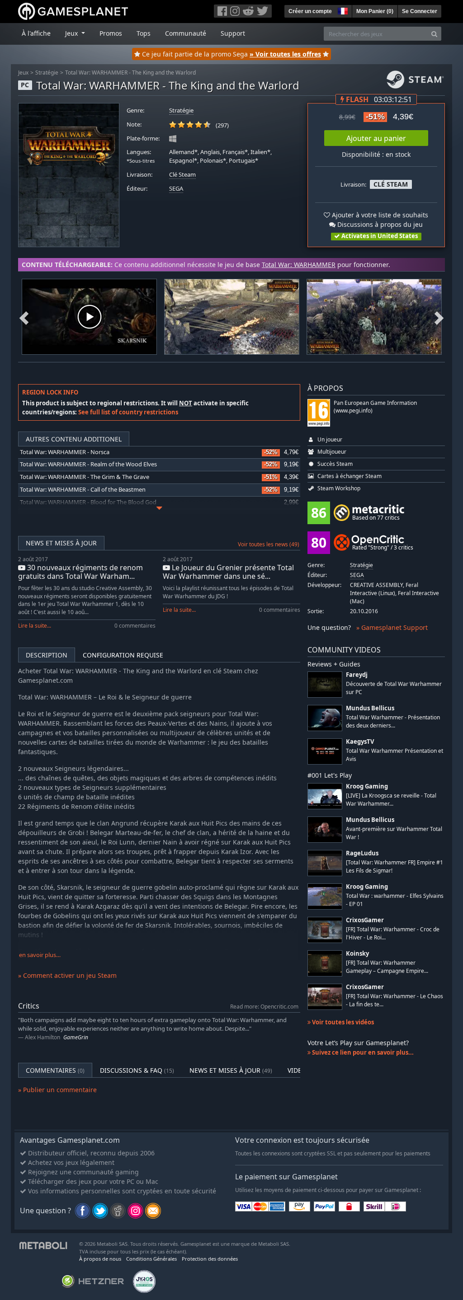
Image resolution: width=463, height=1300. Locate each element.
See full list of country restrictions (128, 412)
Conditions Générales (151, 1258)
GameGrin (75, 1037)
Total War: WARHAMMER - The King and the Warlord (130, 72)
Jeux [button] (72, 33)
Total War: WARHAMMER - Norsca (64, 452)
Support (233, 33)
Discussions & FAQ (137, 1070)
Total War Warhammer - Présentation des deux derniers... (393, 721)
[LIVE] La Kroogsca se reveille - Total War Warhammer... (391, 799)
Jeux (23, 72)
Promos (110, 33)
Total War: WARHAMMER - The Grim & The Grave (84, 477)
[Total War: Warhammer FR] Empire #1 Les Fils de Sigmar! (394, 866)
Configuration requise (123, 655)
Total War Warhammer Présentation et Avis (394, 754)
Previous (24, 316)
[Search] (434, 34)
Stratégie (46, 72)
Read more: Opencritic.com (264, 1006)
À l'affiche (36, 33)
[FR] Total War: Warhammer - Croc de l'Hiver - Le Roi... (392, 933)
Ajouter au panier (376, 138)
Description (46, 655)
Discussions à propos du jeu (379, 224)
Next (439, 316)
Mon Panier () (374, 11)
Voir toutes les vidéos (342, 1022)
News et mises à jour (61, 543)
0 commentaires (135, 625)
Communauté (185, 33)
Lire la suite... (34, 625)
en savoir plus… (40, 955)
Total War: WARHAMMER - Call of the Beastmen (83, 489)
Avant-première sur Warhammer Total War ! (394, 833)
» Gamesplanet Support (392, 627)
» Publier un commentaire (57, 1089)
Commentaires (55, 1070)
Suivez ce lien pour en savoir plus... (362, 1052)
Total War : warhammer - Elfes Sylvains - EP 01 (395, 899)
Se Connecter (419, 11)
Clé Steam (182, 174)
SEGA (176, 188)
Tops (144, 33)
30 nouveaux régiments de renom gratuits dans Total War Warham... (80, 572)
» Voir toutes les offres (285, 54)
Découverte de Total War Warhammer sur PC (394, 688)
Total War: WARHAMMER (298, 264)
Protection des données (210, 1258)
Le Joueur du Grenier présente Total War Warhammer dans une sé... (228, 572)
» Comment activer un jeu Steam (67, 975)
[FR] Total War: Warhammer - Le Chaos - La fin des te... (394, 1000)
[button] (342, 9)
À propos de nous (100, 1258)
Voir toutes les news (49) (268, 544)
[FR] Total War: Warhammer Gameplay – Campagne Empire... (387, 966)
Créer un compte (310, 11)
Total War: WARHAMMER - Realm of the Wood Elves (88, 464)
